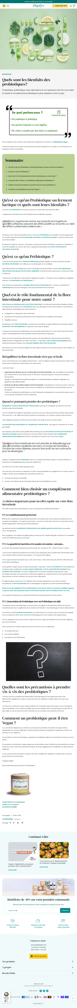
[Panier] (74, 6)
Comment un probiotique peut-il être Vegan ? (24, 189)
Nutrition (6, 74)
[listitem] (10, 823)
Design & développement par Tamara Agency (38, 986)
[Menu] (9, 992)
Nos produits (8, 961)
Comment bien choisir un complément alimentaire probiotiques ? (31, 180)
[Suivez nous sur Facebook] (41, 991)
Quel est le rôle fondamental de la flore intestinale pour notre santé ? (32, 176)
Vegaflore (70, 278)
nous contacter (63, 927)
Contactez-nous (39, 956)
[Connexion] (71, 6)
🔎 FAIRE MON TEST (60, 6)
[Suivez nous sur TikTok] (47, 991)
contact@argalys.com (38, 945)
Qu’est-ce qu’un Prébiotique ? (19, 171)
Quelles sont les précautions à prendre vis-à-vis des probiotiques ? (32, 185)
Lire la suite (12, 870)
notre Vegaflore (43, 747)
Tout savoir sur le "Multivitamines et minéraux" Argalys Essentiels (53, 862)
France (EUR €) (37, 1003)
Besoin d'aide (8, 973)
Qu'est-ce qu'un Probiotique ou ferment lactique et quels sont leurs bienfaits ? (36, 167)
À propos (6, 967)
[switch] (6, 1001)
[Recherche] (8, 6)
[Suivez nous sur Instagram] (44, 991)
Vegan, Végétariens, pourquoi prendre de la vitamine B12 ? (20, 865)
